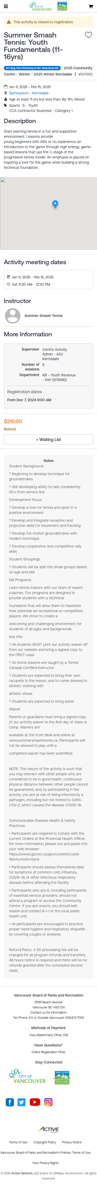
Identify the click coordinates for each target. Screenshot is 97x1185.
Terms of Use (81, 1152)
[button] (88, 35)
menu (6, 6)
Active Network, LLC (25, 1173)
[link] (29, 93)
